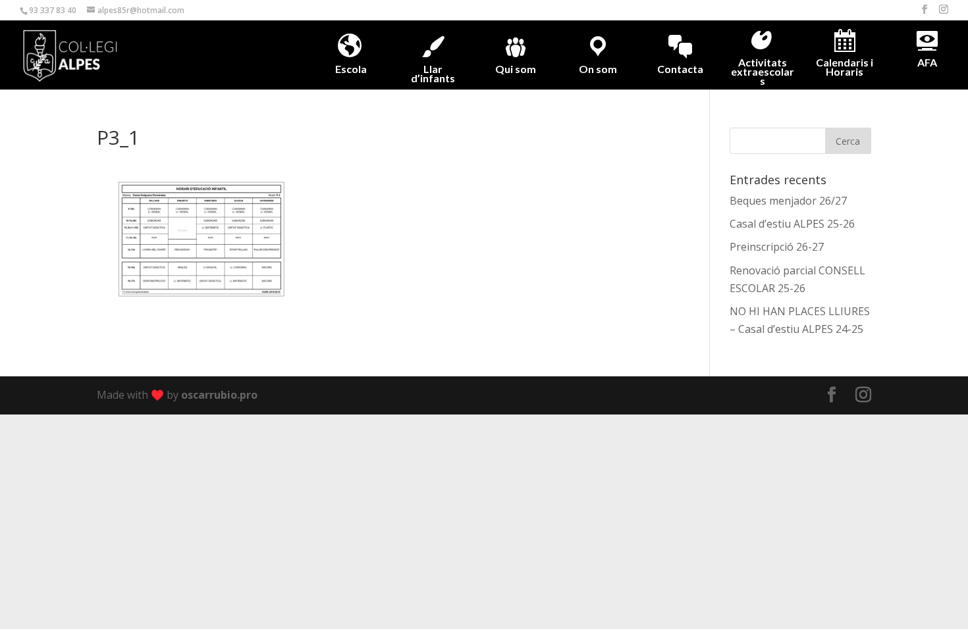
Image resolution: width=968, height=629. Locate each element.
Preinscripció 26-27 (777, 246)
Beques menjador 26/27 (788, 200)
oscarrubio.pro (219, 395)
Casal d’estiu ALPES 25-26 (792, 223)
